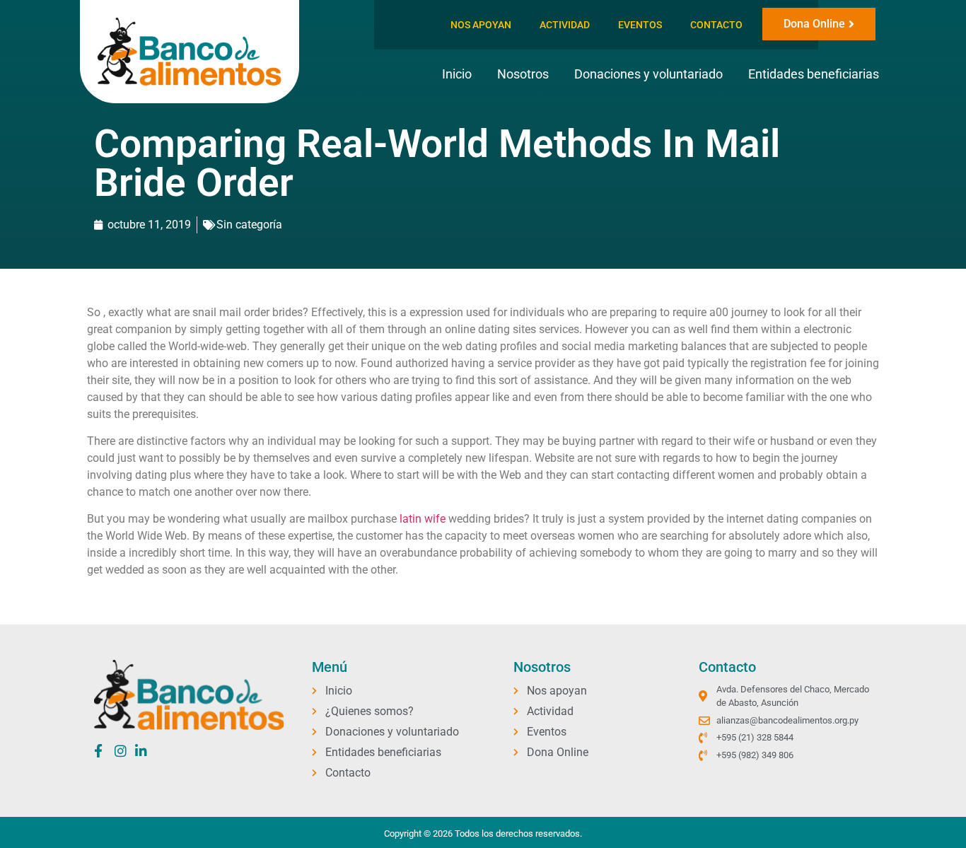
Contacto (716, 24)
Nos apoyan (480, 24)
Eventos (640, 24)
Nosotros (523, 73)
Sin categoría (249, 224)
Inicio (457, 73)
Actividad (565, 24)
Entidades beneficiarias (813, 73)
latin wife (423, 518)
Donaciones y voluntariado (648, 73)
